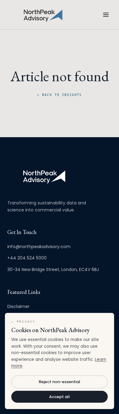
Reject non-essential (59, 382)
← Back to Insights (59, 95)
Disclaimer (18, 306)
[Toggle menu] (106, 14)
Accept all (59, 397)
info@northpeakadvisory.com (38, 247)
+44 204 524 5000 (27, 258)
